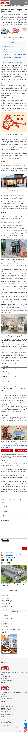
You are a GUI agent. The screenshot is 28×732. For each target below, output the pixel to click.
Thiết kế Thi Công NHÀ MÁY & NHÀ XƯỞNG (10, 629)
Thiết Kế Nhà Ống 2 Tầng (6, 601)
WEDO (2, 5)
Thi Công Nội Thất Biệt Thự (7, 617)
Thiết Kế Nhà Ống (5, 598)
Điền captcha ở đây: (5, 539)
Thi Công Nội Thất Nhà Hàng (7, 725)
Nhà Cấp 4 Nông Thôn (6, 708)
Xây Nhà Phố (3, 624)
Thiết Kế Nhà (4, 594)
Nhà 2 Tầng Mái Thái (5, 709)
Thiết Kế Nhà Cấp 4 (5, 597)
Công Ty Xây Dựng (5, 721)
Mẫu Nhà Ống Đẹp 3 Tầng (6, 713)
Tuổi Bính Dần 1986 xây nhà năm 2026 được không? (12, 62)
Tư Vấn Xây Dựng (4, 631)
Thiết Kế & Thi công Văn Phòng (7, 609)
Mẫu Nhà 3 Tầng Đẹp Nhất (7, 714)
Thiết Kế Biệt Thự (4, 605)
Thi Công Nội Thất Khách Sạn (7, 724)
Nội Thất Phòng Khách (6, 722)
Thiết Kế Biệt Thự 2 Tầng (6, 606)
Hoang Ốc (5, 52)
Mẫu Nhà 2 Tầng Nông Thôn (7, 711)
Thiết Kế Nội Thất (5, 595)
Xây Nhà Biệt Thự (4, 623)
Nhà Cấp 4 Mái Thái (5, 705)
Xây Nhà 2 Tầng (4, 626)
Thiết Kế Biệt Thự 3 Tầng (6, 608)
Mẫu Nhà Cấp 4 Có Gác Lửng (7, 706)
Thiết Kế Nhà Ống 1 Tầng (6, 600)
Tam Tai (5, 49)
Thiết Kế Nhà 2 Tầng (5, 603)
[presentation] (13, 588)
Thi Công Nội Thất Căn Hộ (6, 620)
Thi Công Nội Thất (5, 615)
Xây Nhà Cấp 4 (4, 621)
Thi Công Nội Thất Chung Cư (7, 618)
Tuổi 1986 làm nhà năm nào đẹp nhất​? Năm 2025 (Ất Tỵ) (14, 57)
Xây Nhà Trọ (3, 628)
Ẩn (15, 42)
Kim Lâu (5, 51)
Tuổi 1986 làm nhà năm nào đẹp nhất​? (9, 48)
